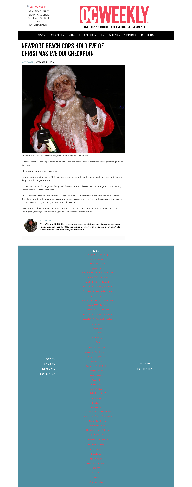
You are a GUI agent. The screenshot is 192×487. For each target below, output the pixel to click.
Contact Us (49, 364)
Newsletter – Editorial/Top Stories (98, 416)
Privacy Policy (47, 374)
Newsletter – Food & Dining (97, 430)
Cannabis (113, 35)
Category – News (96, 375)
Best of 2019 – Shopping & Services (98, 314)
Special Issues (96, 459)
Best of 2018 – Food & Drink (97, 282)
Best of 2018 (96, 269)
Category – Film (96, 361)
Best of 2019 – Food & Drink (97, 309)
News (40, 35)
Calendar (96, 324)
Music (72, 35)
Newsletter (96, 403)
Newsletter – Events (97, 421)
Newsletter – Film (97, 425)
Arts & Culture (86, 35)
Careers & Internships (96, 347)
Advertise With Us (96, 259)
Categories (97, 328)
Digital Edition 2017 (98, 393)
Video (96, 477)
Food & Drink (56, 35)
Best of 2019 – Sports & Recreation (97, 319)
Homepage (96, 398)
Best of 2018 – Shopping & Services (98, 286)
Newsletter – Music (97, 435)
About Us (50, 358)
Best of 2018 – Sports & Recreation (97, 291)
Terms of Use (48, 368)
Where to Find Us (96, 482)
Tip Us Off (96, 472)
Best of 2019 (96, 296)
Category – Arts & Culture (96, 352)
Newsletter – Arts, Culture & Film (97, 411)
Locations (98, 333)
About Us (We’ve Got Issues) (96, 255)
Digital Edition (147, 35)
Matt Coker (27, 62)
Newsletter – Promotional (97, 439)
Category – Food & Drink (96, 366)
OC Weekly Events (96, 445)
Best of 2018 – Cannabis (97, 277)
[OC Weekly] (36, 7)
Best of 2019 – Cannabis (97, 305)
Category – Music (96, 370)
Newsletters (96, 408)
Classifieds (96, 380)
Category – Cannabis (96, 357)
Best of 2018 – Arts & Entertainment (97, 272)
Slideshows (130, 35)
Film (102, 35)
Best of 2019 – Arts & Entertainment (97, 300)
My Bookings (97, 337)
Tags (98, 342)
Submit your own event (96, 463)
